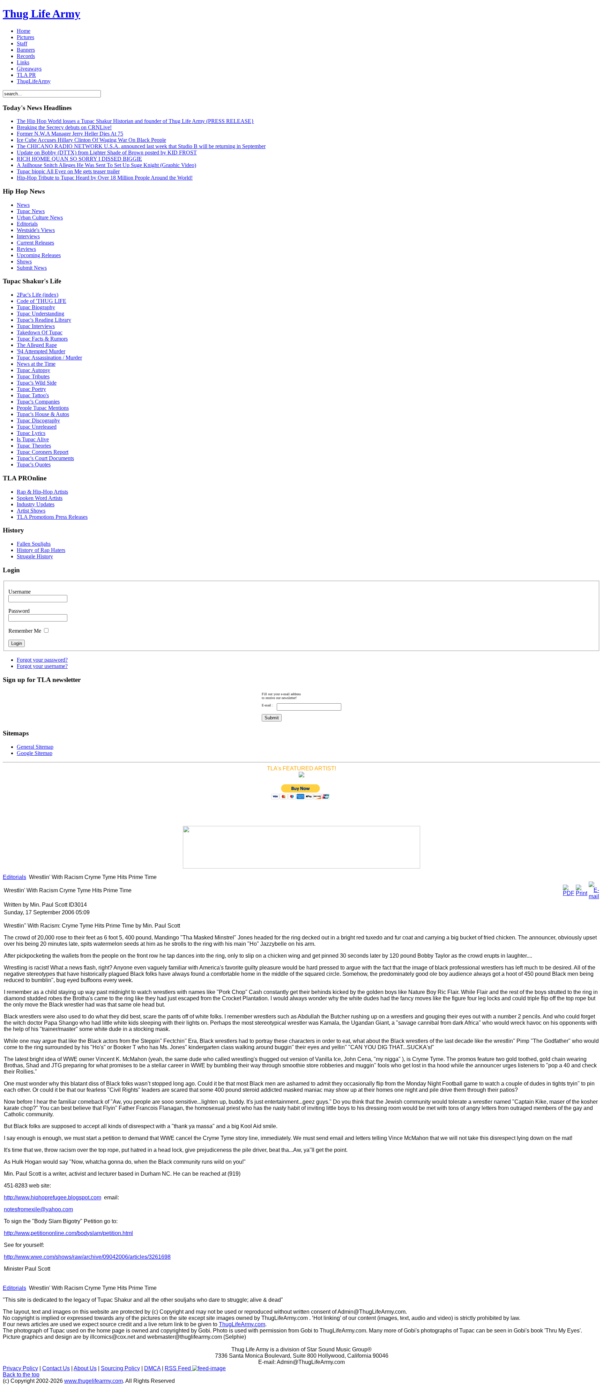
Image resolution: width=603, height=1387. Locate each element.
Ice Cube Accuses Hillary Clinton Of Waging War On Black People (91, 140)
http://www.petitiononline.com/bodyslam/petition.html (68, 1233)
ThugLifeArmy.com (242, 1324)
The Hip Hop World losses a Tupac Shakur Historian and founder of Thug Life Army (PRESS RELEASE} (135, 121)
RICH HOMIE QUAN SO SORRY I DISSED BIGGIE (79, 159)
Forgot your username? (42, 666)
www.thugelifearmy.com (93, 1381)
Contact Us (56, 1368)
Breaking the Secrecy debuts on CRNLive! (64, 127)
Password (19, 611)
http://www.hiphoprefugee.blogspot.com (52, 1197)
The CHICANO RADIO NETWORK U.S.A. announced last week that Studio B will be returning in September (141, 146)
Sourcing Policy (120, 1368)
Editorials (14, 877)
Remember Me (24, 631)
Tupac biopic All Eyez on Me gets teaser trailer (68, 171)
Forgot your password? (42, 660)
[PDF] (568, 893)
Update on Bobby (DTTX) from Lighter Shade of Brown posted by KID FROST (107, 152)
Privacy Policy (20, 1368)
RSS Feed (178, 1368)
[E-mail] (594, 896)
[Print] (581, 893)
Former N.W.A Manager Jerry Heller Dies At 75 (70, 134)
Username (19, 592)
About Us (85, 1368)
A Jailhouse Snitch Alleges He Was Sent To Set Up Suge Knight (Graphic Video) (106, 165)
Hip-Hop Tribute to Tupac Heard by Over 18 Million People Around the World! (105, 178)
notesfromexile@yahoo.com (38, 1209)
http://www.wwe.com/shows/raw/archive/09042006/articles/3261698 (87, 1257)
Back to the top (21, 1375)
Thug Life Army (41, 13)
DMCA (152, 1368)
